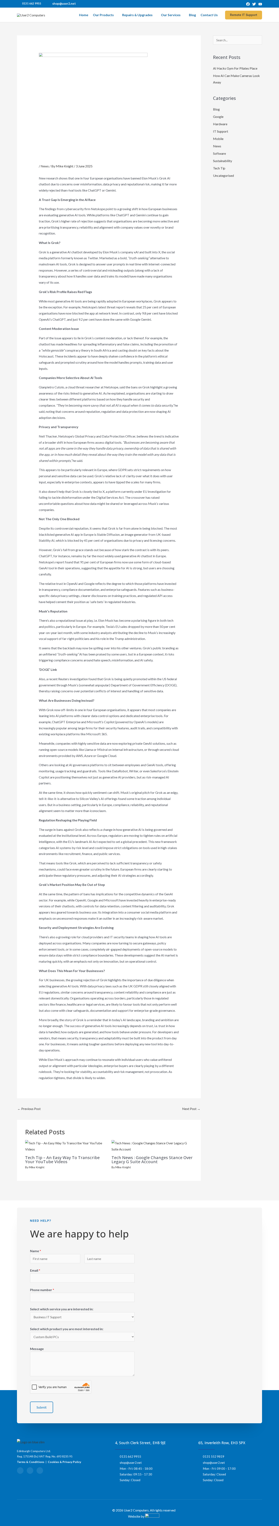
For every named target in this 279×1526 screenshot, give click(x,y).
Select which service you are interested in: (61, 1309)
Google (218, 116)
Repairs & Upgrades (137, 15)
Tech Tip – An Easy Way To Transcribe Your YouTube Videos (62, 1159)
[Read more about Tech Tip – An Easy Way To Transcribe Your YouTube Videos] (65, 1146)
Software (219, 153)
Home (83, 15)
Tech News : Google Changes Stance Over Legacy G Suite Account (152, 1159)
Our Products (103, 15)
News (45, 166)
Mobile (218, 139)
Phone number (42, 1290)
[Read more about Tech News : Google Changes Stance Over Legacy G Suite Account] (152, 1146)
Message (37, 1349)
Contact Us (209, 15)
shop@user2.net (64, 3)
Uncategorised (223, 175)
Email (35, 1270)
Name (35, 1251)
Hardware (220, 124)
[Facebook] (248, 4)
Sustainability (222, 161)
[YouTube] (260, 4)
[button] (243, 15)
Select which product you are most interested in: (66, 1329)
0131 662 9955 (31, 3)
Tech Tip (219, 168)
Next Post (191, 1109)
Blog (192, 15)
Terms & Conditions (30, 1462)
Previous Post (29, 1109)
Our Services (171, 15)
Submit (42, 1407)
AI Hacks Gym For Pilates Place (235, 68)
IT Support (220, 131)
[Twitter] (254, 4)
